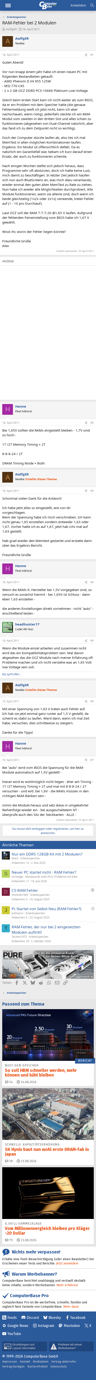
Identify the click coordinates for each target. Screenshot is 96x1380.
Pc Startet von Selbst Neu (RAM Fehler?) (46, 908)
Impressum (9, 1361)
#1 (92, 55)
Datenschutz (58, 1366)
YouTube (14, 1334)
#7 (92, 760)
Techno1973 (19, 937)
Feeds (12, 1318)
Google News (17, 1326)
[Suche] (92, 5)
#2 (92, 423)
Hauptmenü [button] (8, 5)
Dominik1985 (20, 895)
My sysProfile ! (11, 674)
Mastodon (72, 1326)
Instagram (46, 1326)
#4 (92, 582)
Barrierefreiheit (37, 1366)
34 (10, 1082)
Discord (33, 1318)
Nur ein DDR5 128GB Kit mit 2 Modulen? (47, 854)
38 (10, 1161)
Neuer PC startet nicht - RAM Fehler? (44, 872)
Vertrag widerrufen (63, 1361)
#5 (92, 641)
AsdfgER (11, 29)
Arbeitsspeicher (30, 858)
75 (10, 1240)
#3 (92, 491)
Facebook (78, 1318)
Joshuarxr (17, 913)
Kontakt (25, 1361)
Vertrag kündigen (13, 1366)
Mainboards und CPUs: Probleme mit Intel (51, 877)
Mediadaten (40, 1361)
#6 (92, 701)
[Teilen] (86, 55)
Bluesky (54, 1318)
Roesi (15, 858)
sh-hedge (17, 877)
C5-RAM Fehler (25, 890)
